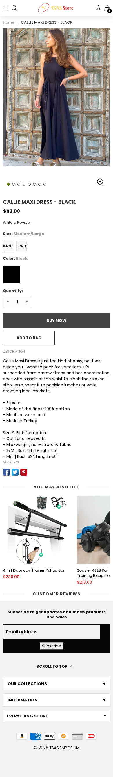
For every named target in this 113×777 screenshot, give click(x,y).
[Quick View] (63, 503)
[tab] (56, 684)
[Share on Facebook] (6, 472)
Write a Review (17, 222)
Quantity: (13, 290)
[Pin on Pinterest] (23, 472)
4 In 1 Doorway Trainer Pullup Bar (34, 570)
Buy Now (56, 320)
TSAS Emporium (64, 748)
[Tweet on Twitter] (15, 472)
